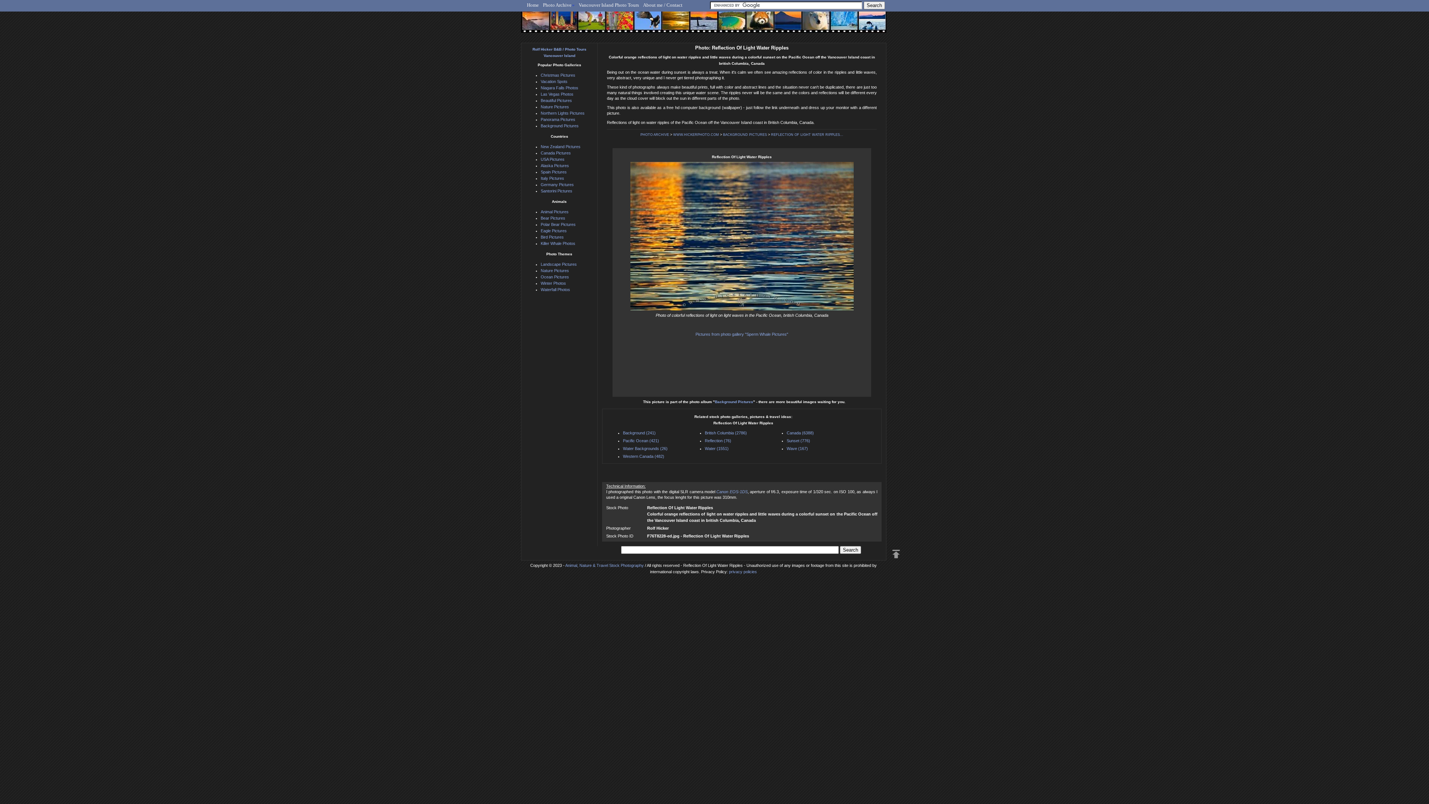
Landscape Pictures (559, 264)
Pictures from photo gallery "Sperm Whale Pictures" (742, 334)
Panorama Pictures (558, 119)
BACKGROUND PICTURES (745, 135)
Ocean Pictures (555, 277)
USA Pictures (553, 159)
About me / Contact (662, 5)
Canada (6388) (800, 433)
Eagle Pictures (554, 231)
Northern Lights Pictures (563, 113)
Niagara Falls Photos (559, 88)
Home (533, 5)
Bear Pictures (553, 218)
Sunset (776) (798, 440)
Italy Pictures (552, 178)
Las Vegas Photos (557, 94)
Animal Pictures (555, 212)
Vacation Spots (554, 81)
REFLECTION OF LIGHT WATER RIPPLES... (807, 135)
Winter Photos (553, 283)
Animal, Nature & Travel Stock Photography (604, 565)
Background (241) (639, 433)
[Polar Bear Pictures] (810, 25)
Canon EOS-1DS (731, 491)
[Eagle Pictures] (645, 25)
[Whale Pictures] (700, 25)
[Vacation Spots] (727, 25)
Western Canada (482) (643, 456)
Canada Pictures (556, 153)
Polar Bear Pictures (558, 224)
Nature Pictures (555, 107)
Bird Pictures (552, 237)
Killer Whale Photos (558, 243)
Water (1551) (717, 448)
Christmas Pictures (558, 75)
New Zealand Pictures (561, 146)
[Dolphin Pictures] (865, 25)
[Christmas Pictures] (562, 25)
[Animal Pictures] (755, 25)
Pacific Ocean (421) (641, 440)
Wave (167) (797, 448)
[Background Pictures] (672, 25)
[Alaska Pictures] (837, 25)
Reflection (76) (718, 440)
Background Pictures (734, 402)
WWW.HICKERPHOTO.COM (696, 135)
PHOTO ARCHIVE (654, 135)
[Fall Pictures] (617, 25)
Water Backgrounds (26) (645, 448)
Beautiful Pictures (556, 100)
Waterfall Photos (555, 289)
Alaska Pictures (555, 165)
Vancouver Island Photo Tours (609, 5)
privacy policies (743, 572)
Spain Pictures (554, 172)
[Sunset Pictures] (534, 25)
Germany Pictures (557, 184)
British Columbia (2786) (726, 433)
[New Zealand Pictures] (782, 25)
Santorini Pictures (556, 191)
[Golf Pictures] (589, 25)
